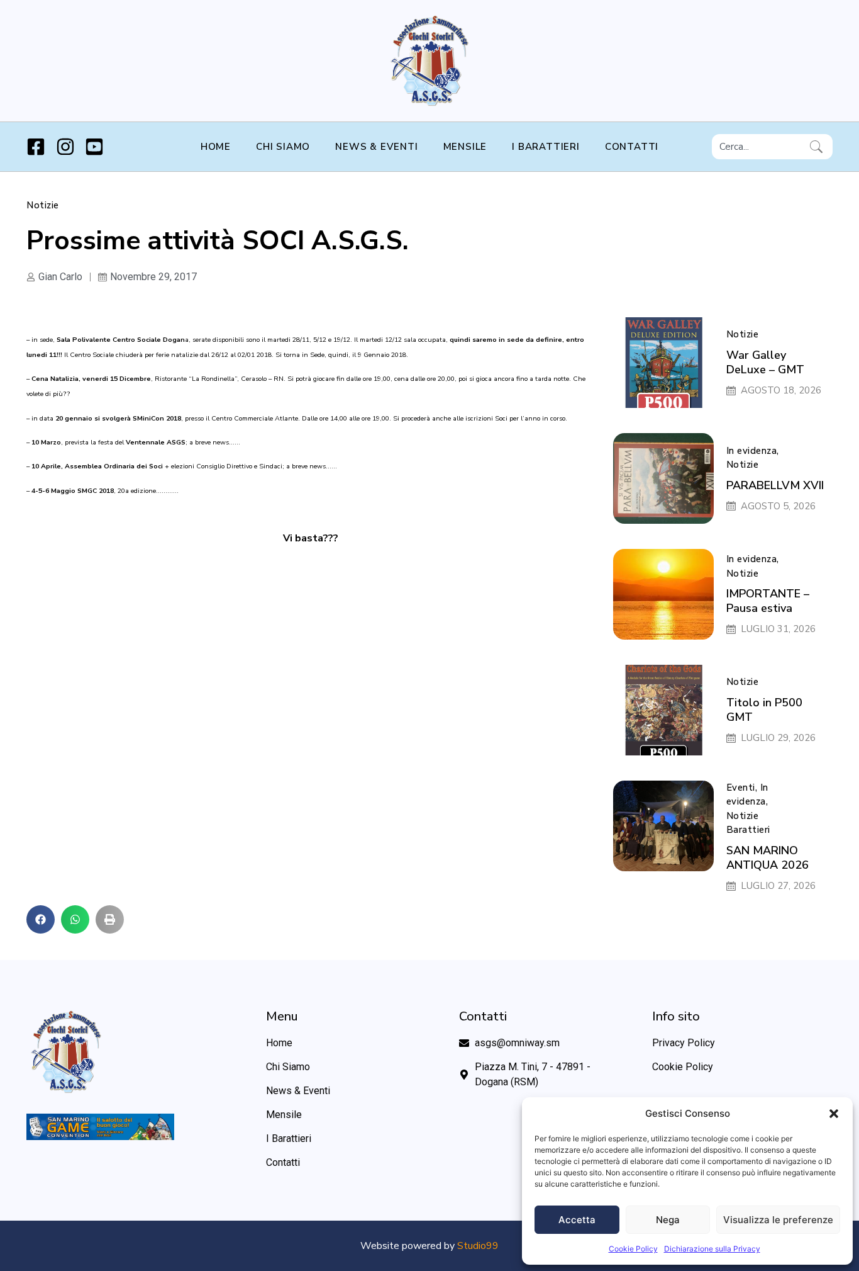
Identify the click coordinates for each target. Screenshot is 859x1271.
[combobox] (758, 146)
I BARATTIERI (546, 146)
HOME (216, 146)
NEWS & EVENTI (376, 146)
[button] (834, 1113)
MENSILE (465, 146)
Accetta (577, 1220)
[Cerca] (819, 146)
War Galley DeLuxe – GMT (765, 362)
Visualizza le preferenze (778, 1220)
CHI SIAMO (283, 146)
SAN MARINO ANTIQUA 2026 (767, 858)
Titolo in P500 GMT (764, 710)
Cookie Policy (633, 1248)
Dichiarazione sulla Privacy (712, 1248)
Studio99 (478, 1246)
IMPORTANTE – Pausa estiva (767, 601)
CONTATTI (631, 146)
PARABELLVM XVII (775, 485)
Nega (668, 1220)
